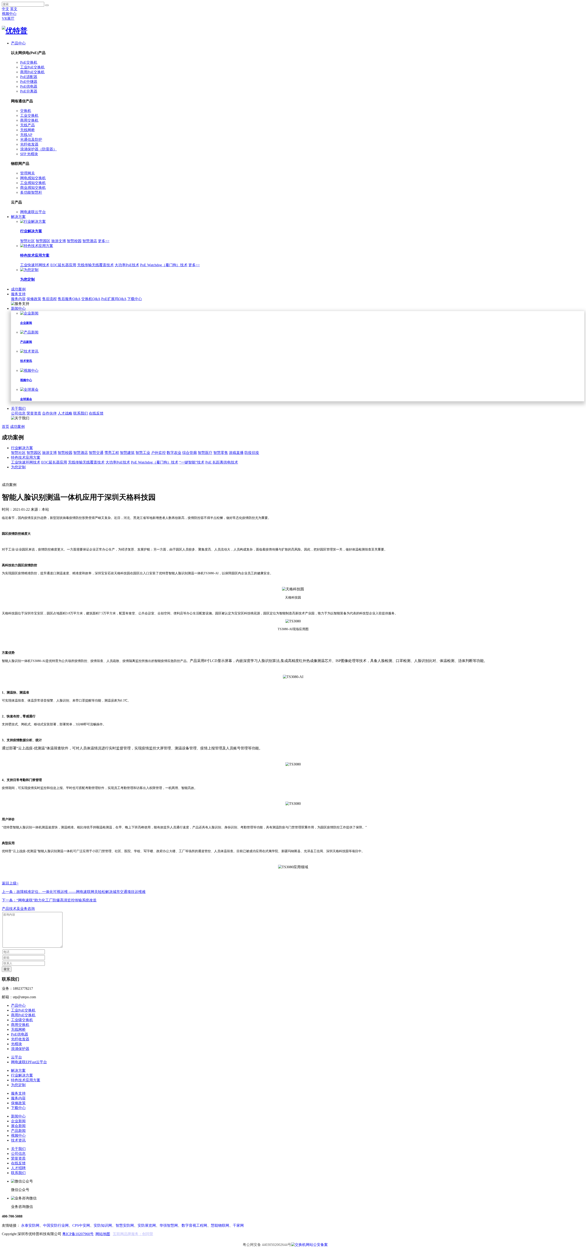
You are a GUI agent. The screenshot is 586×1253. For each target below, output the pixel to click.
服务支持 (18, 294)
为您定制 (18, 467)
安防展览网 (147, 1225)
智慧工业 (143, 453)
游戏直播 (236, 453)
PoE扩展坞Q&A (113, 299)
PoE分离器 (28, 91)
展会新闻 (18, 1126)
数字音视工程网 (194, 1225)
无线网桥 (27, 130)
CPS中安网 (81, 1225)
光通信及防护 (31, 139)
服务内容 (18, 299)
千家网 (238, 1225)
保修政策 (34, 299)
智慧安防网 (125, 1225)
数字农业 (174, 453)
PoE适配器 (28, 77)
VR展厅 (8, 18)
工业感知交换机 (33, 183)
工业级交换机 (22, 1020)
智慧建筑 (127, 453)
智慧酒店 (89, 241)
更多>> (103, 241)
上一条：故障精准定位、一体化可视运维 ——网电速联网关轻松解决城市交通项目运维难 (74, 892)
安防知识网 (103, 1225)
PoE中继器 (28, 82)
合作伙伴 (49, 413)
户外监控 (158, 453)
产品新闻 (18, 1131)
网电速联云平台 (33, 212)
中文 (5, 9)
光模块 (16, 1044)
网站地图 (102, 1234)
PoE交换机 (28, 62)
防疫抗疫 (251, 453)
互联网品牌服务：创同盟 (133, 1234)
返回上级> (10, 883)
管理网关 (27, 173)
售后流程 (49, 299)
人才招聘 (18, 1168)
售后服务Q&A (69, 299)
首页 (5, 427)
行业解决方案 (22, 448)
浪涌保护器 (20, 1049)
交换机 (25, 111)
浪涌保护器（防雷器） (38, 149)
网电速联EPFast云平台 (29, 1062)
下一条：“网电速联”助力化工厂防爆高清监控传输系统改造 (49, 900)
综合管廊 (189, 453)
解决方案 (18, 217)
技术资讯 (18, 1140)
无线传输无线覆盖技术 (95, 265)
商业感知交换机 (33, 188)
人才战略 (65, 413)
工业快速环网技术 (34, 265)
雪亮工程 (111, 453)
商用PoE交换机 (32, 72)
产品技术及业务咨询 (18, 909)
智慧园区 (43, 241)
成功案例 (18, 289)
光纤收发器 (29, 144)
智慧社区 (27, 241)
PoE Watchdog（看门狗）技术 (163, 265)
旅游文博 (58, 241)
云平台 (16, 1057)
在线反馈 (96, 413)
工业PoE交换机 (32, 67)
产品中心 (18, 43)
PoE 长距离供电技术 (221, 462)
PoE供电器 (28, 86)
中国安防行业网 (56, 1225)
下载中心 (134, 299)
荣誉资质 (34, 413)
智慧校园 (74, 241)
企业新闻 (18, 1121)
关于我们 (18, 408)
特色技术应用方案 (25, 457)
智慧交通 (96, 453)
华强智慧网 (169, 1225)
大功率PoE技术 (127, 265)
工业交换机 (29, 115)
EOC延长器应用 (63, 265)
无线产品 (27, 125)
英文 (13, 9)
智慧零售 (220, 453)
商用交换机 (29, 120)
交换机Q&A (90, 299)
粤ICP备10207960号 (78, 1234)
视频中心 (9, 14)
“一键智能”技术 (191, 462)
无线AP (26, 135)
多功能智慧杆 (31, 192)
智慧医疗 (205, 453)
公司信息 (18, 413)
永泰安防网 (30, 1225)
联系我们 (80, 413)
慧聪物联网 (220, 1225)
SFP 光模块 (29, 154)
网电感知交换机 (33, 178)
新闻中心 (18, 308)
